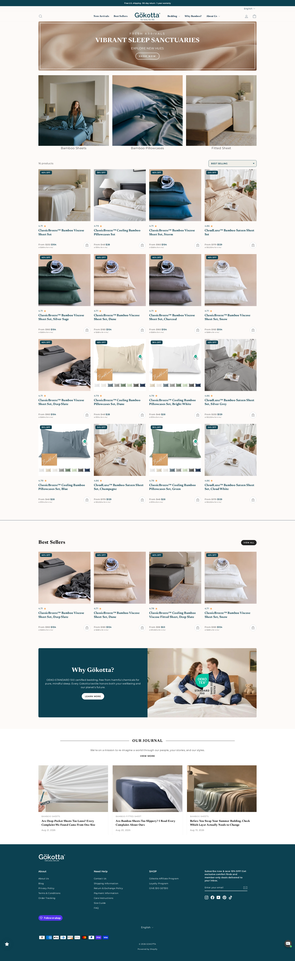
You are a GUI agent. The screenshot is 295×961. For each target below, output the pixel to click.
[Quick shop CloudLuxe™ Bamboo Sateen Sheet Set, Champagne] (142, 500)
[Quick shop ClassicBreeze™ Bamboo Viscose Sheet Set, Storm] (198, 245)
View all (249, 542)
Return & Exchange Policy (108, 888)
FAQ (96, 908)
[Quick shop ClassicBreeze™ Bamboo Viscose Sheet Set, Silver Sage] (87, 330)
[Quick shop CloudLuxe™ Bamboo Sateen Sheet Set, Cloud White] (253, 500)
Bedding (172, 16)
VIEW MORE (147, 756)
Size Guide (100, 903)
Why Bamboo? (193, 16)
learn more (93, 696)
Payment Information (106, 893)
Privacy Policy (46, 888)
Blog (41, 883)
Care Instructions (103, 898)
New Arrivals (101, 16)
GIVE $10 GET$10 (158, 888)
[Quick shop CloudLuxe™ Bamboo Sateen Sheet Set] (253, 245)
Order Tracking (46, 898)
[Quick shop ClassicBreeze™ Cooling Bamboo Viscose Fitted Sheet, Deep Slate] (198, 628)
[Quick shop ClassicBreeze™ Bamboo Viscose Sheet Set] (87, 245)
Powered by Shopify (147, 949)
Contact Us (100, 878)
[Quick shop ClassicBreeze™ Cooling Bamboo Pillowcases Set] (142, 245)
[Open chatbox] (288, 943)
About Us (212, 16)
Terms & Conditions (49, 893)
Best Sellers (121, 16)
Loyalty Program (158, 883)
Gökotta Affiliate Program (164, 878)
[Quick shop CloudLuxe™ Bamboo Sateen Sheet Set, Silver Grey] (253, 415)
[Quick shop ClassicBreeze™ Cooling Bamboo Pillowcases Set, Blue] (87, 500)
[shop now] (147, 46)
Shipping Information (106, 883)
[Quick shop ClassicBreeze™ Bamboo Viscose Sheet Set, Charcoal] (198, 330)
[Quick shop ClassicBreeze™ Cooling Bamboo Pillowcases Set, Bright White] (198, 415)
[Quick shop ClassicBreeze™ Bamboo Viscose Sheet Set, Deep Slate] (87, 415)
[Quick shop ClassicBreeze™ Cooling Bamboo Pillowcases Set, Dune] (142, 415)
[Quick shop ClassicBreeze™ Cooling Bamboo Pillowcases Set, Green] (198, 500)
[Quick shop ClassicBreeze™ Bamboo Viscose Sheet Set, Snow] (253, 330)
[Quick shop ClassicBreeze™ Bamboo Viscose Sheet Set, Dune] (142, 330)
